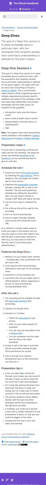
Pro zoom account (30, 173)
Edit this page (31, 441)
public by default (9, 90)
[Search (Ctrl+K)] (20, 16)
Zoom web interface (18, 301)
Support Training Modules (27, 138)
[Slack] (2, 480)
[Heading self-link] (30, 68)
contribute (12, 444)
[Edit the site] (12, 480)
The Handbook (8, 27)
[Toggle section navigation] (42, 16)
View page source (12, 441)
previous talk (16, 333)
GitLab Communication (27, 27)
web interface (26, 175)
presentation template (27, 184)
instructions (24, 318)
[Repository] (7, 480)
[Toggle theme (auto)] (33, 9)
